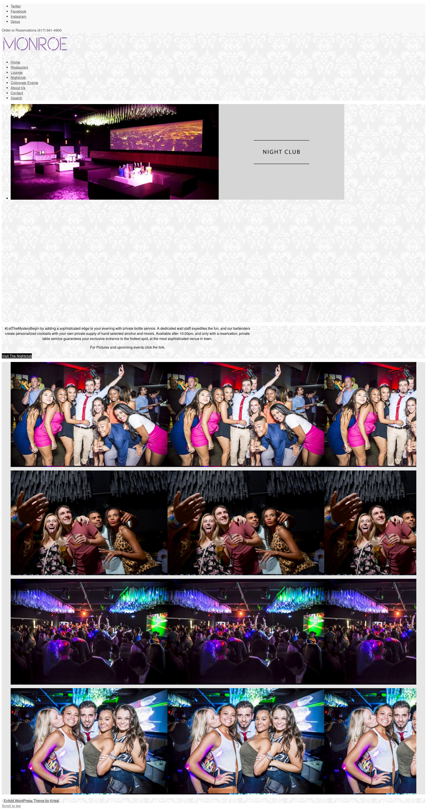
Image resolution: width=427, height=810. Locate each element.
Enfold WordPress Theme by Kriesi (31, 800)
